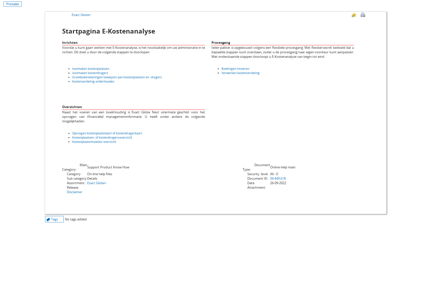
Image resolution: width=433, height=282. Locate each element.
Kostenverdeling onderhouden (93, 81)
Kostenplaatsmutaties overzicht (94, 142)
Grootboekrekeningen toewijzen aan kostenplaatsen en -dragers (117, 77)
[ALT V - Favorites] (354, 14)
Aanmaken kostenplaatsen (90, 69)
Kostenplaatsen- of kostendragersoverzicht (102, 137)
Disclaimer (74, 192)
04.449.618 (278, 178)
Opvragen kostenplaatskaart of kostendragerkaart (107, 133)
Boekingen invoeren (235, 69)
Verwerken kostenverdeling (241, 73)
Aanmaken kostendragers (90, 73)
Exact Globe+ (81, 15)
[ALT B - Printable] (363, 14)
